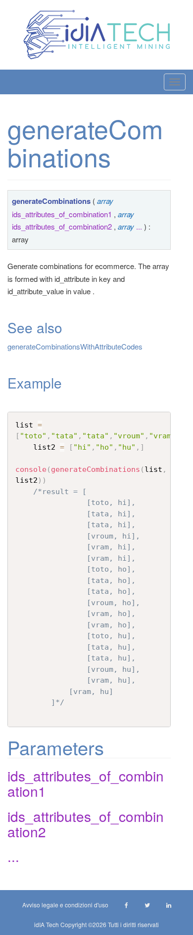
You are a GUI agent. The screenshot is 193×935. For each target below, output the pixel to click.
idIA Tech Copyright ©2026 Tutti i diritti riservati (96, 924)
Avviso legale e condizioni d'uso (65, 904)
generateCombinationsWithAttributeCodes (75, 346)
